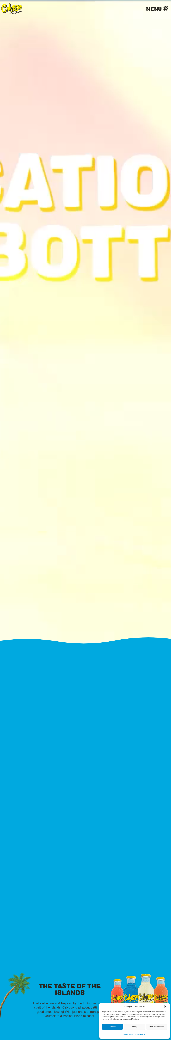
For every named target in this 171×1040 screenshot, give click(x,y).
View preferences (156, 1027)
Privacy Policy (140, 1034)
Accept (112, 1027)
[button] (165, 1006)
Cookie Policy (128, 1034)
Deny (134, 1027)
